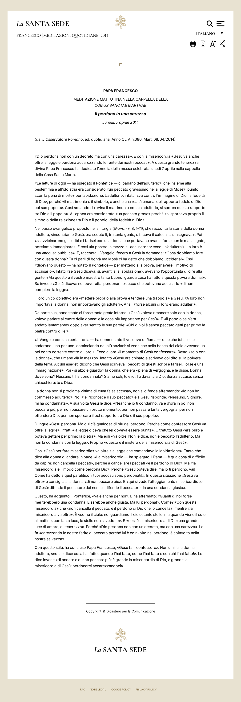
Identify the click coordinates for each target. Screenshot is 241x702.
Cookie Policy (121, 689)
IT (120, 64)
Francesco (29, 35)
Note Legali (98, 689)
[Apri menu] (220, 24)
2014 (104, 35)
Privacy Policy (146, 689)
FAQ (82, 689)
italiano (206, 34)
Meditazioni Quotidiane (71, 35)
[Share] (223, 44)
